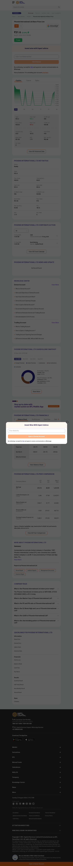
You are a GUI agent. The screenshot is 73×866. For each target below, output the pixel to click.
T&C (23, 441)
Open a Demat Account (36, 436)
